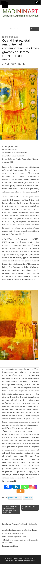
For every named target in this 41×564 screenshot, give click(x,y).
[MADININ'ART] (20, 11)
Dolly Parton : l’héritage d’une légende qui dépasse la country (19, 525)
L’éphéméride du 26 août (10, 546)
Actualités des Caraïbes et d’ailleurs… (14, 533)
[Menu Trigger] (5, 5)
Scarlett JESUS (28, 498)
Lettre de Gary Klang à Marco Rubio (14, 537)
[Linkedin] (16, 487)
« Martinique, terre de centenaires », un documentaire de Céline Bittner (20, 541)
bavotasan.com (30, 560)
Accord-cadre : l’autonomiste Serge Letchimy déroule (19, 530)
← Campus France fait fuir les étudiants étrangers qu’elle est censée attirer (10, 509)
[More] (20, 491)
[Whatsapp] (25, 487)
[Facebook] (8, 487)
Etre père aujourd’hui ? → (29, 507)
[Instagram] (33, 487)
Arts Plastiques (11, 37)
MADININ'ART (20, 558)
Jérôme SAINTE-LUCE (15, 498)
